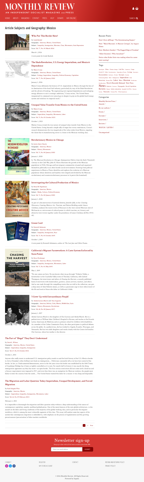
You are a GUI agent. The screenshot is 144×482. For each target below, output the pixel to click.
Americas (43, 43)
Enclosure (111, 75)
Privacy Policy (110, 466)
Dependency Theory (122, 72)
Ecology (39, 75)
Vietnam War (114, 92)
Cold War (121, 69)
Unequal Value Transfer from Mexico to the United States (59, 104)
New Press (129, 83)
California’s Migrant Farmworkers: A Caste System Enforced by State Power (62, 252)
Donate (60, 18)
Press (44, 18)
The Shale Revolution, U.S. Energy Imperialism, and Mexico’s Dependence (60, 64)
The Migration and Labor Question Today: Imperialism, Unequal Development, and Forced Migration (48, 382)
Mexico (49, 43)
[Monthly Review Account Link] (133, 9)
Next (91, 425)
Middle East (65, 303)
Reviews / (102, 123)
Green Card (36, 223)
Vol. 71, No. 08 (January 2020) (45, 152)
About (15, 18)
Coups (132, 69)
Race (55, 233)
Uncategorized (104, 132)
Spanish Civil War (127, 89)
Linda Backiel (38, 40)
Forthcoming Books (103, 77)
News (102, 86)
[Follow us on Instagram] (6, 466)
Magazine (25, 18)
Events (116, 75)
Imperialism (47, 75)
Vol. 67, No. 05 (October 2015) (19, 351)
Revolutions (55, 306)
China (107, 69)
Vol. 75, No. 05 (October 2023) (45, 117)
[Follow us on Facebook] (14, 466)
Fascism (127, 75)
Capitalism (75, 75)
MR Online (71, 18)
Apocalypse (101, 69)
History (39, 149)
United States (56, 43)
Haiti (110, 77)
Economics (135, 72)
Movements (68, 45)
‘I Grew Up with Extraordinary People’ (50, 296)
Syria (71, 303)
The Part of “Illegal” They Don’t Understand (26, 338)
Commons (127, 69)
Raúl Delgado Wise (13, 389)
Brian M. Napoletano (40, 187)
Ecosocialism (103, 75)
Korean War (109, 80)
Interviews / (103, 120)
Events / (102, 112)
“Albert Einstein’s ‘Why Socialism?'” (112, 54)
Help (52, 18)
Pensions (114, 86)
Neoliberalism (102, 83)
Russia (108, 89)
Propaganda (121, 86)
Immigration (49, 45)
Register (42, 462)
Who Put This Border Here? (44, 35)
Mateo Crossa (38, 70)
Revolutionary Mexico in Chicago (47, 139)
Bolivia (49, 303)
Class (62, 45)
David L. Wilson (12, 342)
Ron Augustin (56, 301)
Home (7, 18)
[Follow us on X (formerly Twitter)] (10, 466)
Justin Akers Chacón (40, 144)
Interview (102, 80)
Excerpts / (102, 116)
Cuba (53, 303)
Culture (44, 192)
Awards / (102, 104)
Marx (120, 80)
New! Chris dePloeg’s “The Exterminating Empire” (117, 40)
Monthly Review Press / (107, 101)
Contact (35, 18)
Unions (100, 92)
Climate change (114, 69)
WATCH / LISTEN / (106, 127)
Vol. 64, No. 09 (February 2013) (20, 397)
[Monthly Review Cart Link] (137, 9)
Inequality (40, 45)
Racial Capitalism (131, 86)
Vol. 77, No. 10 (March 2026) (45, 48)
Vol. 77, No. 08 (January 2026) (45, 78)
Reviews (102, 89)
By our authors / (105, 108)
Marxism (57, 45)
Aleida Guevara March (41, 301)
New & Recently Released (116, 83)
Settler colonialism (116, 89)
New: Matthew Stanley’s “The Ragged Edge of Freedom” (119, 50)
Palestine (108, 86)
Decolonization (112, 72)
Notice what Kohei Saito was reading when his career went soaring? (118, 58)
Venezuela (106, 92)
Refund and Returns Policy (114, 462)
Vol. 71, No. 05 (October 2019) (45, 236)
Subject (33, 45)
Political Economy (65, 75)
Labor (64, 114)
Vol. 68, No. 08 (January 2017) (45, 309)
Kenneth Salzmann (40, 227)
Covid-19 (101, 72)
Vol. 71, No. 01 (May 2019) (44, 267)
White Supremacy (122, 92)
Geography (34, 43)
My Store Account (45, 466)
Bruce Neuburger (39, 258)
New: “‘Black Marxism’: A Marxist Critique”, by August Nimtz (119, 45)
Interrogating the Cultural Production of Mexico (55, 182)
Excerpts (121, 75)
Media (39, 192)
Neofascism (134, 80)
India (130, 77)
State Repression (78, 45)
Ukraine (135, 89)
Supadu (76, 478)
